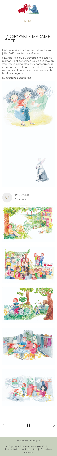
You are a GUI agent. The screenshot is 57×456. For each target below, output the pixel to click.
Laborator (30, 449)
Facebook (20, 199)
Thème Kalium (12, 449)
